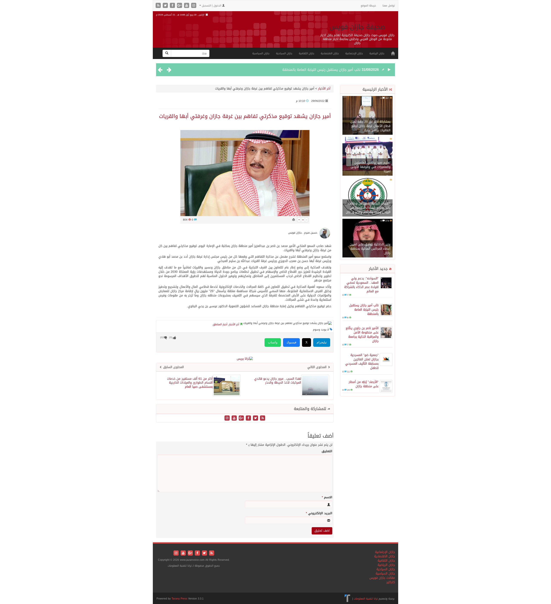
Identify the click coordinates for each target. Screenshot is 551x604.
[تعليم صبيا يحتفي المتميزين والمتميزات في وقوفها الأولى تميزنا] (367, 157)
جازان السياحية (284, 53)
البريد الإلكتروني (319, 513)
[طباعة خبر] (293, 219)
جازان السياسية (260, 53)
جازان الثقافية (306, 53)
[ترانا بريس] (347, 598)
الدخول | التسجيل (211, 5)
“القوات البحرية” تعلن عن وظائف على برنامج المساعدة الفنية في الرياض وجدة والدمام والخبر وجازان (368, 208)
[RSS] (158, 6)
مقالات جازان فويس (382, 578)
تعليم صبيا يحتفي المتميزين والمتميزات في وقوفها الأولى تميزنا (370, 167)
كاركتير (390, 582)
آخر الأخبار (324, 88)
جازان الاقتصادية (330, 53)
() (161, 337)
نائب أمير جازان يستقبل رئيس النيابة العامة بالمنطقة (321, 69)
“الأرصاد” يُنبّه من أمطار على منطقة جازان (364, 384)
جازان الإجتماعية (354, 53)
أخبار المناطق (220, 324)
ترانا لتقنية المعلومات (366, 598)
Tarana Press (179, 598)
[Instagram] (194, 6)
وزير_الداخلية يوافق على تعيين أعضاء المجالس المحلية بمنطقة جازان (370, 249)
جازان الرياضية (376, 53)
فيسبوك (291, 342)
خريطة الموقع (368, 5)
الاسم (327, 497)
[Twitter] (165, 6)
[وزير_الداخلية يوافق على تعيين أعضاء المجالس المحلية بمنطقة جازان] (367, 238)
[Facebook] (172, 6)
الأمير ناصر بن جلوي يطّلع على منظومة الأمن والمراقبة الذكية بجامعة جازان (362, 334)
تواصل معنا (388, 5)
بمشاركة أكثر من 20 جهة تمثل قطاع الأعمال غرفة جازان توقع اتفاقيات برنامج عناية (370, 126)
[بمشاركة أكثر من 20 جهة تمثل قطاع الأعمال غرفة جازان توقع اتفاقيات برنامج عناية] (367, 116)
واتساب (272, 342)
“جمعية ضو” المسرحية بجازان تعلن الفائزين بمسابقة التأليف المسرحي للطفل (362, 361)
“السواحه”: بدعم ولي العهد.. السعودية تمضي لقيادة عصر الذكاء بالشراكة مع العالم (361, 285)
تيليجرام (322, 342)
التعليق (327, 451)
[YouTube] (187, 6)
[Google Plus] (180, 6)
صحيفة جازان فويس (357, 27)
